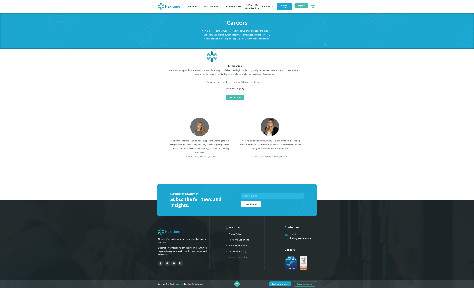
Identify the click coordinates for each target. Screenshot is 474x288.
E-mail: (293, 234)
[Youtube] (173, 263)
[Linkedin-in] (180, 263)
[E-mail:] (286, 234)
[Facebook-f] (160, 263)
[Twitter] (167, 263)
